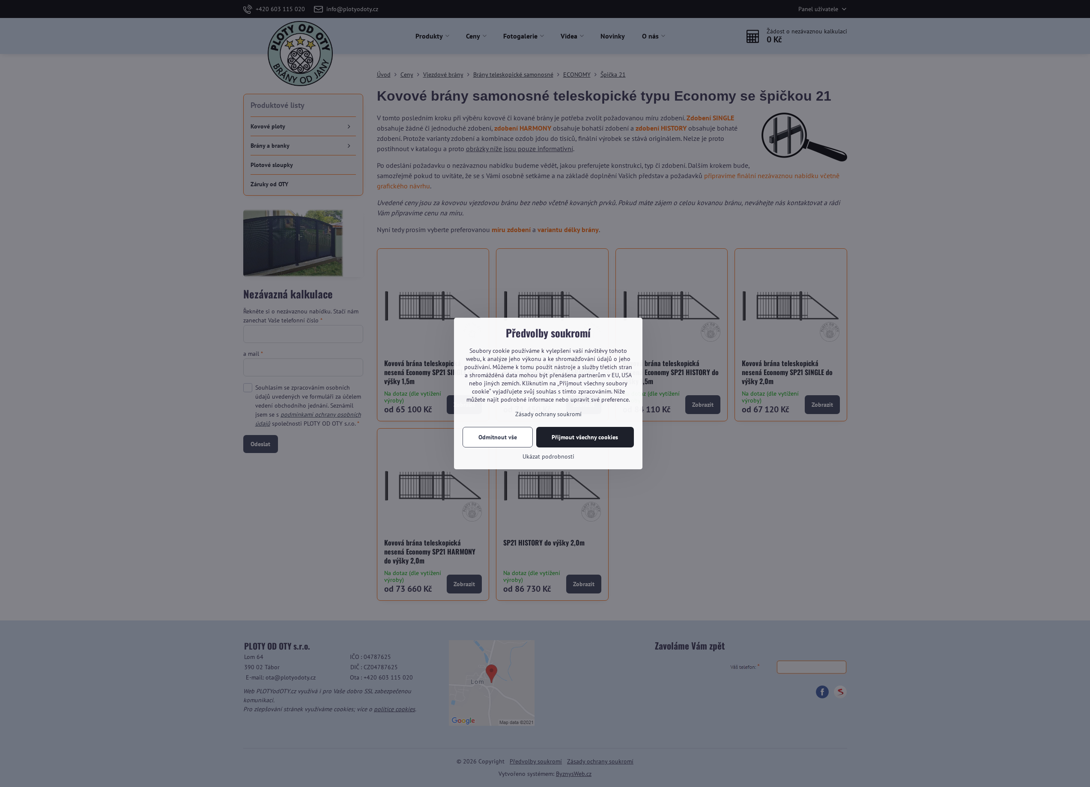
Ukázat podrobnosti (548, 456)
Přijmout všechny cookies (585, 437)
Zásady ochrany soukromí (548, 414)
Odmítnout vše (497, 437)
